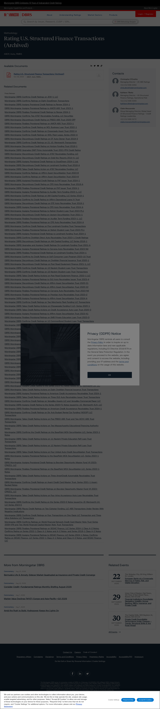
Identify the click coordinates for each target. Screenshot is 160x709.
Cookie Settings (113, 700)
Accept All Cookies (145, 700)
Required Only (128, 700)
